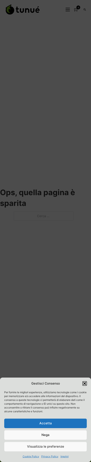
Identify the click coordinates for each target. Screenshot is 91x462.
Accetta (45, 423)
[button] (85, 383)
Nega (45, 435)
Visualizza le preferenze (45, 446)
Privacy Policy (49, 456)
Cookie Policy (31, 456)
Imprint (65, 456)
